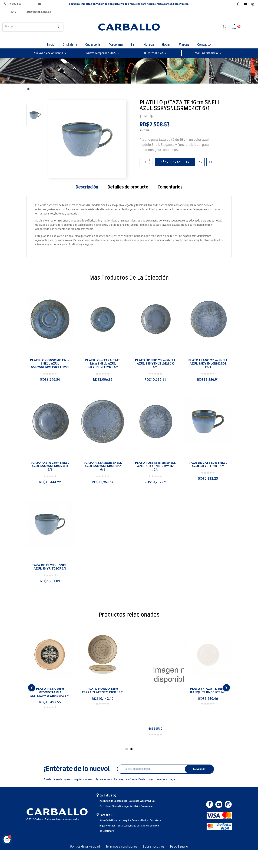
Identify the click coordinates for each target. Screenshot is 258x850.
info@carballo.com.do (38, 12)
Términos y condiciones (121, 846)
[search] (57, 27)
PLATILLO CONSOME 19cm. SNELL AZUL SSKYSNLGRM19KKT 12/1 (50, 364)
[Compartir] (140, 116)
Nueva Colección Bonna (49, 53)
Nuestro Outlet (154, 53)
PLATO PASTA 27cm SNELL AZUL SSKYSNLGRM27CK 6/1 (50, 466)
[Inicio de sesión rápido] (225, 27)
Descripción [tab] (86, 187)
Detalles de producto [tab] (127, 187)
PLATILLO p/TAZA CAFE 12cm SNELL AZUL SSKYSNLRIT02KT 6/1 (102, 364)
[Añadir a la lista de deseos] (201, 162)
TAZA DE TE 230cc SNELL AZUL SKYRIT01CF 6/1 (50, 567)
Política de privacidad (85, 846)
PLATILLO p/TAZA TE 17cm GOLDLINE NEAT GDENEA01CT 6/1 (87, 692)
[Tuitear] (145, 116)
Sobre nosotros (153, 846)
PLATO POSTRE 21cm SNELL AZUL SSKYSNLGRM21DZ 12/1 (155, 466)
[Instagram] (252, 4)
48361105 (140, 728)
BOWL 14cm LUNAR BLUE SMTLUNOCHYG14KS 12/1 (34, 690)
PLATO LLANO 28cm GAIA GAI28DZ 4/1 (192, 690)
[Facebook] (237, 4)
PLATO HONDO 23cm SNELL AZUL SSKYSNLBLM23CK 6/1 (155, 364)
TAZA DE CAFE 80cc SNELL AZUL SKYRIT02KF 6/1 (208, 464)
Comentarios (170, 187)
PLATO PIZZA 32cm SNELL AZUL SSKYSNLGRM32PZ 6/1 (103, 466)
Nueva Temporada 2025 (101, 53)
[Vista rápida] (45, 356)
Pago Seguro (179, 846)
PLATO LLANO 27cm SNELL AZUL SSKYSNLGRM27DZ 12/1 (208, 364)
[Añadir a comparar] (210, 162)
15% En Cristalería (206, 53)
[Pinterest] (151, 116)
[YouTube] (245, 4)
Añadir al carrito (175, 162)
